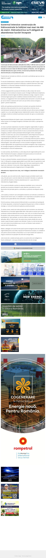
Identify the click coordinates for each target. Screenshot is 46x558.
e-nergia (19, 556)
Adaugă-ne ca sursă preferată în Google (24, 248)
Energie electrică (4, 21)
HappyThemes (28, 556)
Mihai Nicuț (3, 35)
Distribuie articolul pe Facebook (24, 244)
